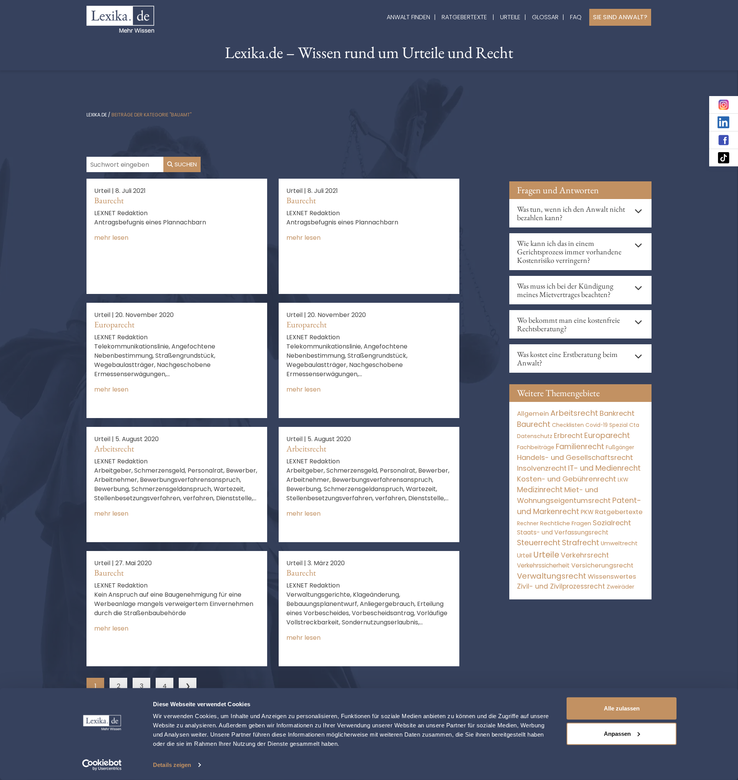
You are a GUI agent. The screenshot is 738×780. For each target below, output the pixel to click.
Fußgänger (620, 447)
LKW (623, 479)
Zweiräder (620, 587)
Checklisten (568, 425)
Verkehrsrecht (585, 555)
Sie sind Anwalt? (620, 17)
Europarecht (114, 324)
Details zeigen (172, 765)
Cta (634, 425)
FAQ (576, 17)
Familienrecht (580, 446)
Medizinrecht (540, 490)
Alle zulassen (622, 708)
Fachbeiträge (535, 447)
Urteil (524, 555)
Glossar (545, 17)
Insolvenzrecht (542, 468)
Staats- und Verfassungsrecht (562, 532)
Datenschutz (534, 436)
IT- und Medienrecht (604, 468)
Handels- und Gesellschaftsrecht (575, 457)
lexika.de (96, 114)
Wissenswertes (612, 576)
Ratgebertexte (464, 17)
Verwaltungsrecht (551, 576)
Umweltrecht (619, 543)
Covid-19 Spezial (606, 425)
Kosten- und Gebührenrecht (566, 479)
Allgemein (533, 413)
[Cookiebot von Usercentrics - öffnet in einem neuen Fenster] (102, 765)
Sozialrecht (612, 523)
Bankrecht (617, 413)
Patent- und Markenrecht (579, 506)
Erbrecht (568, 435)
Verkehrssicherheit (543, 565)
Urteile (510, 17)
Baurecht (109, 200)
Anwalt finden (408, 17)
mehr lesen (111, 237)
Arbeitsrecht (114, 448)
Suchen (185, 164)
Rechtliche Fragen (565, 523)
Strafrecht (580, 543)
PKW (587, 512)
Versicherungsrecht (602, 565)
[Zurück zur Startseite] (120, 18)
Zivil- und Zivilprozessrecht (561, 586)
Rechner (528, 523)
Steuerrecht (538, 543)
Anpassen (617, 733)
